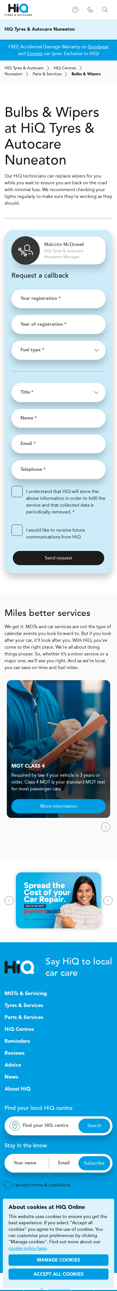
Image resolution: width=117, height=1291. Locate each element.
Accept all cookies (58, 1274)
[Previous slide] (9, 900)
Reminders (17, 1041)
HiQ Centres (19, 1029)
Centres (65, 68)
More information (58, 806)
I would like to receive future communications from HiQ (55, 533)
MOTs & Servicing (26, 993)
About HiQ (17, 1089)
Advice (13, 1065)
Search (94, 1125)
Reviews (14, 1053)
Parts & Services (47, 74)
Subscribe (94, 1163)
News (11, 1077)
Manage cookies (58, 1260)
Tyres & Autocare (24, 68)
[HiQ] (25, 967)
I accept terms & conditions (42, 1185)
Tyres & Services (24, 1005)
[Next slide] (105, 827)
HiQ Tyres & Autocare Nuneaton (40, 29)
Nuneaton (13, 74)
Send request (58, 558)
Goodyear (98, 46)
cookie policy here (28, 1248)
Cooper (35, 53)
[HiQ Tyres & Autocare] (18, 9)
